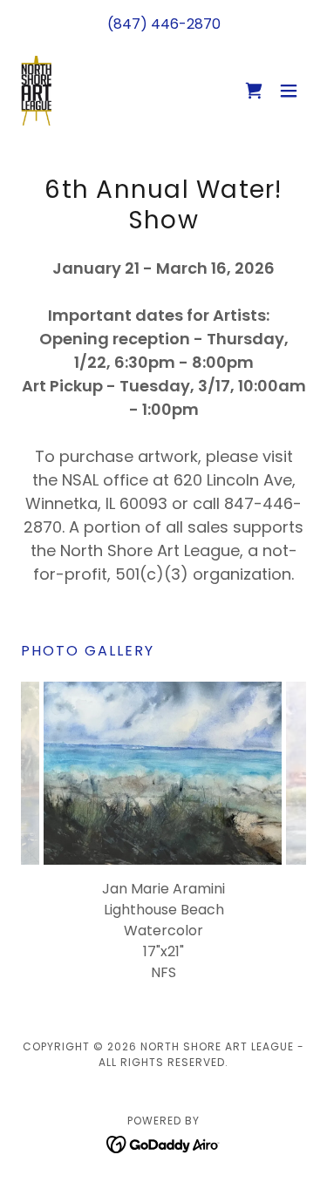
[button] (253, 90)
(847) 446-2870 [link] (164, 24)
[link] (36, 91)
